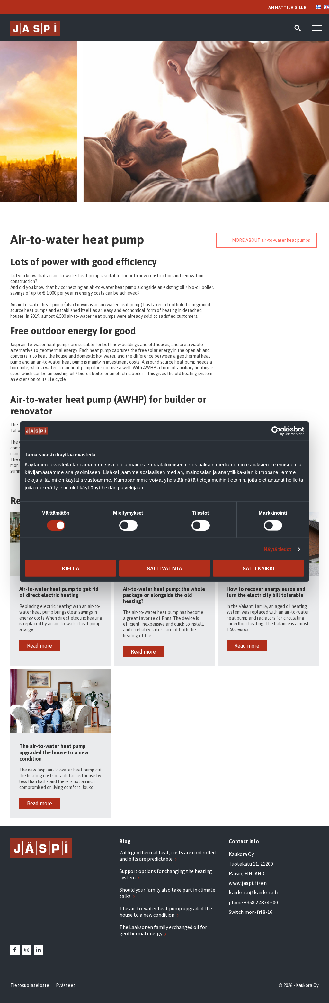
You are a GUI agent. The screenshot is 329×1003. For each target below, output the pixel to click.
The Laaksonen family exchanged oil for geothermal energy (163, 930)
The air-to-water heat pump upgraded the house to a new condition (166, 911)
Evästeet (66, 985)
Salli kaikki (258, 568)
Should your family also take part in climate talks (167, 892)
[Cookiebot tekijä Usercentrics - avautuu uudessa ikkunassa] (276, 431)
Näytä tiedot (277, 549)
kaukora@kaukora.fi (254, 892)
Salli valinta (164, 568)
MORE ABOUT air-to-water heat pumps (271, 240)
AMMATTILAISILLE (287, 7)
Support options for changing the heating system (166, 874)
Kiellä (70, 568)
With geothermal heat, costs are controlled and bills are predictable (168, 855)
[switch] (128, 525)
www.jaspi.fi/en (248, 883)
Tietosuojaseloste (29, 985)
